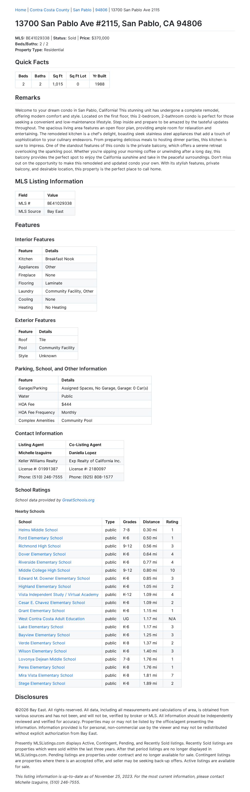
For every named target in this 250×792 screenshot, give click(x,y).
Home (20, 9)
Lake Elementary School (41, 626)
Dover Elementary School (42, 554)
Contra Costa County (49, 9)
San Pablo (82, 9)
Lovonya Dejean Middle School (47, 659)
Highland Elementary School (45, 586)
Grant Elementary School (42, 610)
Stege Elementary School (42, 683)
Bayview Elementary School (44, 634)
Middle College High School (44, 570)
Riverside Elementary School (45, 562)
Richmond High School (40, 546)
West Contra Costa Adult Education (51, 618)
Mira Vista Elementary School (46, 675)
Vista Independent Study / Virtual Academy (59, 594)
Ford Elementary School (41, 537)
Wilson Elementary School (43, 651)
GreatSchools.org (78, 499)
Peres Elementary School (42, 667)
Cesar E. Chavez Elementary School (52, 602)
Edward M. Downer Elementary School (54, 578)
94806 (101, 9)
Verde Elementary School (42, 642)
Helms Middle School (38, 529)
